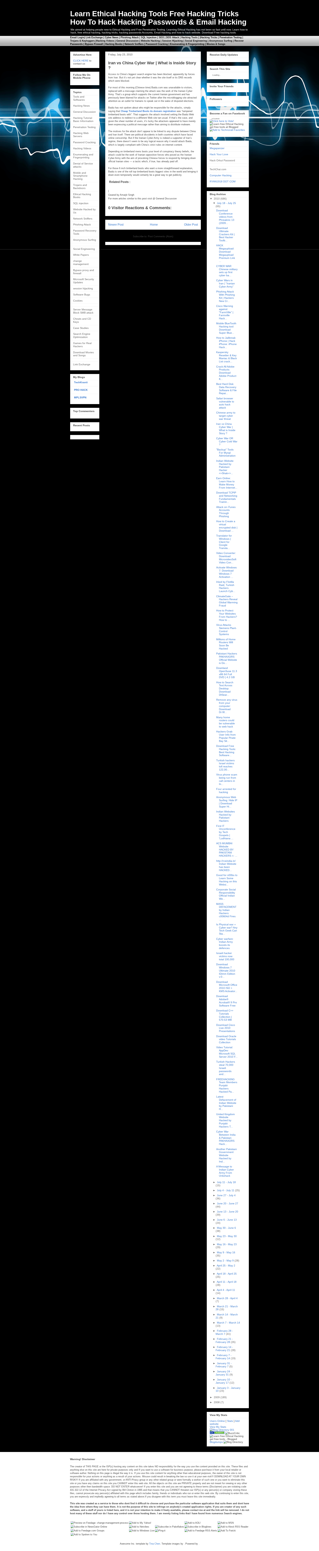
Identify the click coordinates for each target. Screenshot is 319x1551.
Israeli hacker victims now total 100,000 (225, 956)
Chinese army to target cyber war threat (225, 415)
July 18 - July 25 (226, 203)
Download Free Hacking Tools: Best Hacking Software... (226, 750)
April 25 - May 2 (226, 1265)
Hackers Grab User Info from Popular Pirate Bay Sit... (226, 736)
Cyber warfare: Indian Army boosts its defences (225, 943)
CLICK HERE (80, 60)
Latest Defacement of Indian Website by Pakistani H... (226, 1102)
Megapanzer (217, 148)
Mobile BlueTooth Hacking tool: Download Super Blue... (226, 328)
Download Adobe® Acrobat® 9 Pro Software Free (226, 1001)
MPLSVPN (80, 397)
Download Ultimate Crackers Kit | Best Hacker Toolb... (225, 234)
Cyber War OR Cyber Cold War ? (226, 441)
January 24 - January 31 (224, 1373)
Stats (230, 1420)
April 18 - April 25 (227, 1273)
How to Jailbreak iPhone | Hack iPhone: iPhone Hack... (226, 342)
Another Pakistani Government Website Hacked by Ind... (226, 1155)
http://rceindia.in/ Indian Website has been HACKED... (226, 865)
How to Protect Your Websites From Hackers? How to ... (226, 615)
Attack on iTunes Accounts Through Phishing (226, 512)
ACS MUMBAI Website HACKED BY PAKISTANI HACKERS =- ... (226, 849)
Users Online (217, 1420)
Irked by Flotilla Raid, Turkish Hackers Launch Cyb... (225, 586)
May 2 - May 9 (225, 1260)
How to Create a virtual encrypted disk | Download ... (226, 526)
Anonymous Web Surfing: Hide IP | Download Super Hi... (226, 802)
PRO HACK (81, 389)
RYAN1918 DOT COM (223, 181)
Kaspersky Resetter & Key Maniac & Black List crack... (226, 357)
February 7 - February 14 (223, 1357)
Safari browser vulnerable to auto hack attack (225, 403)
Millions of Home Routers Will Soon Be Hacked (226, 644)
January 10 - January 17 (224, 1381)
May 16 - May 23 (227, 1244)
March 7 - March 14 (228, 1322)
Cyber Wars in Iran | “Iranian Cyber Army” (225, 283)
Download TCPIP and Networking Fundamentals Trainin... (226, 497)
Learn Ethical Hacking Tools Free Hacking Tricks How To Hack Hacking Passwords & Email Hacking (158, 18)
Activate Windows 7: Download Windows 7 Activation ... (226, 572)
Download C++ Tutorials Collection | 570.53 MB (224, 1015)
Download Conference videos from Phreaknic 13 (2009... (225, 216)
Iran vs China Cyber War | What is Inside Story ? (225, 428)
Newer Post (116, 224)
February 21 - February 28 (224, 1340)
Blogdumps (216, 1442)
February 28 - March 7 (224, 1332)
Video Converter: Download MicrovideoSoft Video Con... (226, 558)
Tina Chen (154, 1543)
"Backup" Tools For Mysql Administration (226, 452)
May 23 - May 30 (227, 1236)
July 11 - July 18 (226, 1182)
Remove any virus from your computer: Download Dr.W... (226, 706)
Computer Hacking (220, 175)
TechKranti (81, 382)
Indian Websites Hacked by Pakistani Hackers (225, 816)
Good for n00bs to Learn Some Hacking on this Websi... (226, 880)
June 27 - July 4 (226, 1195)
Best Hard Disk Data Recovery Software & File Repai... (226, 388)
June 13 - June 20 (227, 1211)
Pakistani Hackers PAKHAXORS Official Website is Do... (226, 658)
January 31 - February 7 (224, 1365)
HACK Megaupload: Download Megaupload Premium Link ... (225, 253)
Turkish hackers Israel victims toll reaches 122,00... (225, 765)
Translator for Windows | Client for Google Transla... (224, 542)
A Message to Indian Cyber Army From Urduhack (225, 1171)
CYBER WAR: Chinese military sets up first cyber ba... (227, 271)
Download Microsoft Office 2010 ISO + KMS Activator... (226, 986)
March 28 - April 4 (227, 1298)
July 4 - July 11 (225, 1190)
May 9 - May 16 (226, 1252)
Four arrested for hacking (226, 791)
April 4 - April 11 (226, 1289)
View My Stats (218, 1426)
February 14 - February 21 (224, 1349)
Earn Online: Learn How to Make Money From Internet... (226, 483)
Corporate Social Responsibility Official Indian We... (226, 894)
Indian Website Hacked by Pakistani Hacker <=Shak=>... (225, 467)
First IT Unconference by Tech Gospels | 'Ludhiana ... (225, 832)
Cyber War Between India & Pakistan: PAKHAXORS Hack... (226, 1137)
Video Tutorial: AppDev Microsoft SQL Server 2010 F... (227, 1052)
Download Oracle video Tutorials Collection (226, 1039)
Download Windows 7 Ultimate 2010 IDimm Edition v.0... (225, 970)
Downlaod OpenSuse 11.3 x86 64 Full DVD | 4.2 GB (226, 672)
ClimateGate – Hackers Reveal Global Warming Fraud (227, 601)
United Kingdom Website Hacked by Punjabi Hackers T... (225, 1120)
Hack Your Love (219, 154)
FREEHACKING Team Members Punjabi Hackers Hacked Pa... (226, 1085)
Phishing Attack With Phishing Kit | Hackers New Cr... (225, 296)
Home (154, 224)
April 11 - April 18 (226, 1281)
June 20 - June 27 (227, 1203)
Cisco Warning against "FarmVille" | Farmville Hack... (224, 312)
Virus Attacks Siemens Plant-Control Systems (226, 629)
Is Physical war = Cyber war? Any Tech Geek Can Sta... (226, 929)
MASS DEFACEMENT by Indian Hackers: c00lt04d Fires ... (226, 911)
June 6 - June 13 (227, 1219)
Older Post (191, 224)
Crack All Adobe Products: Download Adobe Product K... (226, 372)
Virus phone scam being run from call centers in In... (226, 779)
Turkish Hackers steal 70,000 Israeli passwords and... (225, 1068)
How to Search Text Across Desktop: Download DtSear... (224, 688)
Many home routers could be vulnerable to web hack (225, 722)
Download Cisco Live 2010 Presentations (225, 1028)
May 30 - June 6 (226, 1227)
